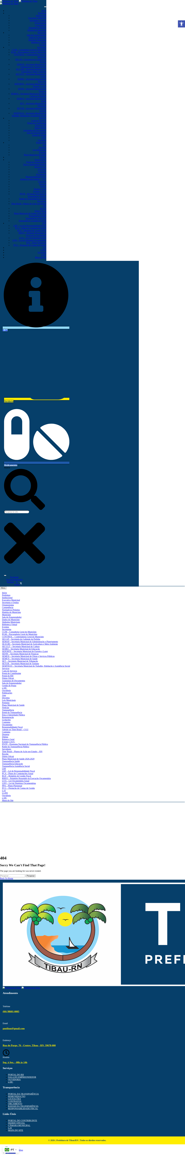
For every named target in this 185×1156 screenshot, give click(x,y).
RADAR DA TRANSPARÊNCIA (23, 1106)
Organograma (40, 23)
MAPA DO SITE (15, 1130)
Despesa (42, 184)
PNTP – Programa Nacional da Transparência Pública (33, 195)
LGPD (43, 250)
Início (43, 10)
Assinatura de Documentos (34, 130)
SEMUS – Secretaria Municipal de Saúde (20, 659)
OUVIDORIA (14, 1079)
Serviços (42, 118)
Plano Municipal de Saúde (35, 155)
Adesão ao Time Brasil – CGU (33, 179)
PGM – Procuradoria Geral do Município (28, 52)
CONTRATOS (14, 1101)
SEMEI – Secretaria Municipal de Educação (21, 649)
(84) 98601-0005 (11, 1011)
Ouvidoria (42, 140)
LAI (44, 247)
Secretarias (41, 47)
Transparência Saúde (37, 216)
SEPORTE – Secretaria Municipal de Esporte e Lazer (25, 651)
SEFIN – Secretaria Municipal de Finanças (20, 654)
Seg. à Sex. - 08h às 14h (15, 1062)
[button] (181, 23)
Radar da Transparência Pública (32, 199)
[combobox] (16, 511)
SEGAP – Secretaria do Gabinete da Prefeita (21, 639)
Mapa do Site (40, 257)
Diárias (43, 186)
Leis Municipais (39, 150)
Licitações (42, 169)
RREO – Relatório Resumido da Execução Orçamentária (32, 234)
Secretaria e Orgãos (38, 20)
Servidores (41, 201)
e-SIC (43, 138)
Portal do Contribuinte (36, 123)
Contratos (42, 172)
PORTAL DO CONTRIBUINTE (22, 1120)
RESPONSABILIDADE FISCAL (23, 1108)
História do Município (36, 30)
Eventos (42, 45)
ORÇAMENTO (15, 1104)
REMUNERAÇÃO (16, 1096)
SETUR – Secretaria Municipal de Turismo (20, 663)
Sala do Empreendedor (36, 35)
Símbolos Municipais (37, 40)
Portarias (42, 152)
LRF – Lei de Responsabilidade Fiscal (30, 225)
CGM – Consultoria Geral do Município (29, 50)
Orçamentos (41, 174)
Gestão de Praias (39, 135)
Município (42, 32)
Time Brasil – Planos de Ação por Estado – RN (22, 751)
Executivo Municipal (37, 18)
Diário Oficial (40, 128)
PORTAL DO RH (16, 1074)
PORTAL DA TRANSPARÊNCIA (23, 1094)
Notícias (42, 157)
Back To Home (6, 878)
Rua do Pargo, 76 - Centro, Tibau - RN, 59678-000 (29, 1045)
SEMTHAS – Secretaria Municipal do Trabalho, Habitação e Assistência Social (29, 114)
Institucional (41, 15)
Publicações (41, 142)
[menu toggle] (45, 6)
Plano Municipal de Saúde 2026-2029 (30, 213)
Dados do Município (37, 37)
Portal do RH (40, 125)
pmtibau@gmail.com (14, 1028)
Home (92, 814)
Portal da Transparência (36, 162)
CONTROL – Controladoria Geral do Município (23, 637)
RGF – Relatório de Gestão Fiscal (31, 230)
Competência (40, 25)
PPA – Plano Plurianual (36, 243)
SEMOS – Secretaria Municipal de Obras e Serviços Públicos (28, 656)
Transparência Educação (35, 218)
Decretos (42, 147)
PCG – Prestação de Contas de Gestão (30, 245)
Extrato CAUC (39, 191)
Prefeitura (42, 13)
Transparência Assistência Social (32, 221)
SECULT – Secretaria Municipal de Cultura (21, 646)
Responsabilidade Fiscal (36, 177)
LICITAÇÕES (14, 1099)
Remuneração (40, 167)
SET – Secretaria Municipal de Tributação (20, 661)
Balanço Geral (40, 189)
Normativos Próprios (37, 28)
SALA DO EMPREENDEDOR (22, 1077)
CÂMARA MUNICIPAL (19, 1125)
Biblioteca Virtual (38, 42)
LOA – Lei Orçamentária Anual (32, 238)
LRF (44, 223)
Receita (43, 208)
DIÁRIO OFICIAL (16, 1123)
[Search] (5, 575)
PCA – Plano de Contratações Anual (30, 228)
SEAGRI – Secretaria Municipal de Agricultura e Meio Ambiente (31, 70)
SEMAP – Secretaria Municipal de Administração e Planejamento (31, 65)
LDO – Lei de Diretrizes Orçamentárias (29, 240)
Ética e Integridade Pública (34, 164)
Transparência (40, 160)
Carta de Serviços (38, 120)
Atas (44, 145)
